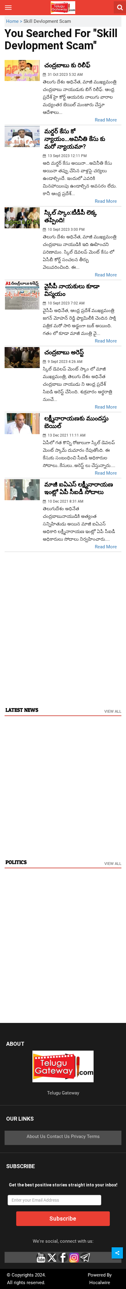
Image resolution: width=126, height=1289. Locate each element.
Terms (93, 1136)
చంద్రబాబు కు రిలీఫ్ (67, 65)
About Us (36, 1136)
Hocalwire (99, 1282)
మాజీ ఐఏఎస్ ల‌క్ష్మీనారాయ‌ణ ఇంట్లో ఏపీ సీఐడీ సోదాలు (78, 488)
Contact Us (58, 1136)
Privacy (78, 1136)
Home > (15, 21)
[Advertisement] (63, 635)
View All (112, 711)
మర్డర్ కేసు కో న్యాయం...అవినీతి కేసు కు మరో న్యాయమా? (74, 139)
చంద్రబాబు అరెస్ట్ (64, 352)
